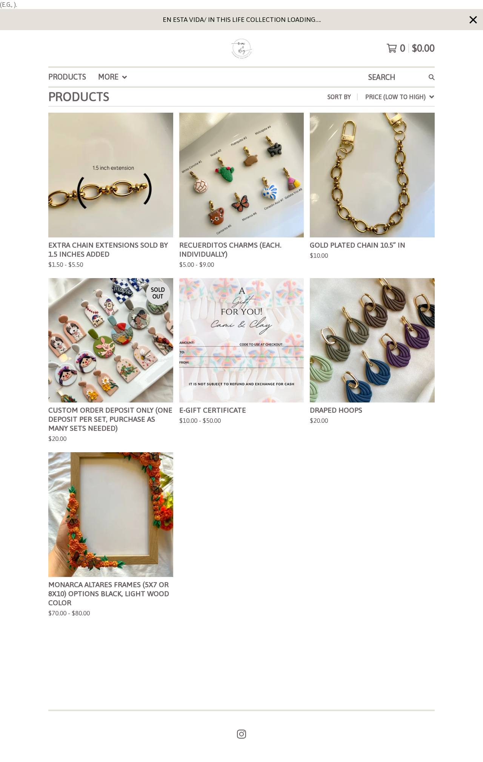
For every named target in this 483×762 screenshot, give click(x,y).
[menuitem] (67, 77)
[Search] (432, 77)
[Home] (241, 48)
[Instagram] (241, 734)
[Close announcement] (473, 19)
